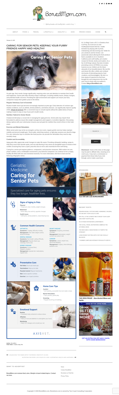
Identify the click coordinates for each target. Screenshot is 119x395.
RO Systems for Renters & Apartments (91, 221)
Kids (73, 32)
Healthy (61, 32)
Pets (22, 344)
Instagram (104, 4)
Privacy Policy (65, 376)
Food (25, 32)
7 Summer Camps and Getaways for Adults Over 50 (94, 240)
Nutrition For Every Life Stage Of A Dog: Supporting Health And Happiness (48, 357)
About (15, 32)
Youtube (109, 4)
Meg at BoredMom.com (95, 83)
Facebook (100, 4)
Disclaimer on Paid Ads (67, 373)
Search (96, 141)
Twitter (102, 4)
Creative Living (17, 344)
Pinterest (107, 4)
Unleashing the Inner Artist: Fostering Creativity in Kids (28, 355)
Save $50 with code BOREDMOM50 (91, 196)
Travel (36, 32)
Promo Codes (85, 32)
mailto (111, 4)
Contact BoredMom (66, 370)
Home (98, 32)
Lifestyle (48, 32)
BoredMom (13, 343)
